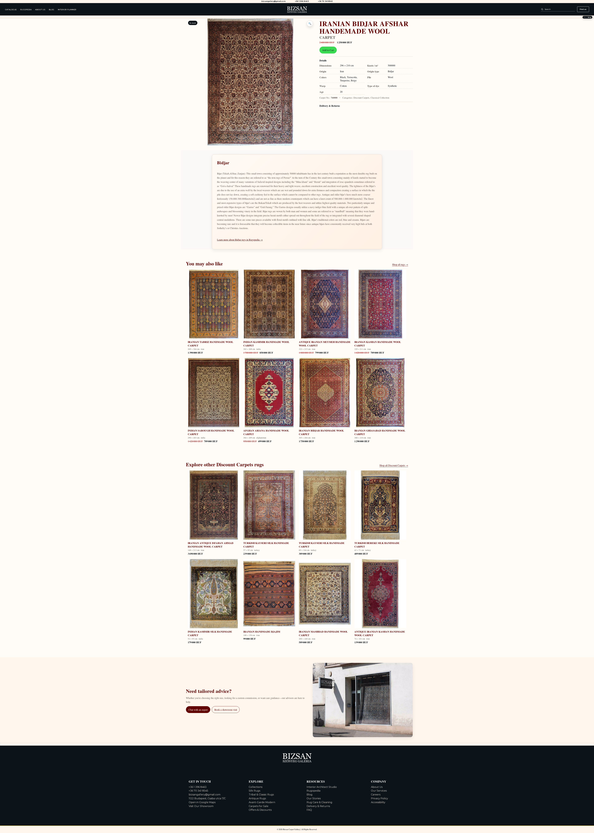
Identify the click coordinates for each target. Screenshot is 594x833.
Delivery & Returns (329, 105)
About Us (40, 10)
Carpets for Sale (258, 806)
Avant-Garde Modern (262, 802)
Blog (51, 10)
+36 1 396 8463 (302, 1)
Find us (583, 9)
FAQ (309, 809)
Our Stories (314, 798)
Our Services (379, 790)
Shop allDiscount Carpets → (393, 465)
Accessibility (378, 802)
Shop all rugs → (400, 264)
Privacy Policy (379, 798)
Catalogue (11, 10)
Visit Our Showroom (201, 806)
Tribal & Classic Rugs (261, 794)
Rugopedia (26, 10)
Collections (255, 787)
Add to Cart (328, 50)
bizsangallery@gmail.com (273, 1)
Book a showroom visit (225, 709)
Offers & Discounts (260, 809)
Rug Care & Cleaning (319, 802)
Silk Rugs (254, 790)
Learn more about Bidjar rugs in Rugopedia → (240, 239)
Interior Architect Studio (322, 787)
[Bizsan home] (297, 9)
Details (323, 60)
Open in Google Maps (202, 802)
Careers (375, 794)
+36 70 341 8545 (325, 1)
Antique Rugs (257, 798)
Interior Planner (67, 10)
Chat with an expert (198, 709)
